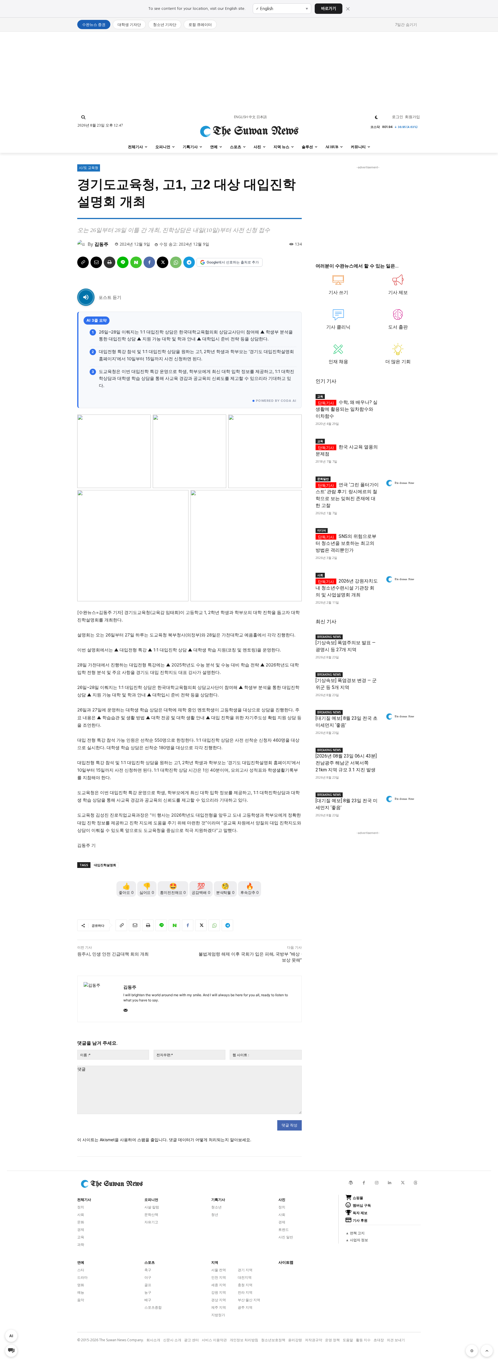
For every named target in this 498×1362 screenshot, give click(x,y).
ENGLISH (241, 116)
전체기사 (84, 1200)
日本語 (261, 116)
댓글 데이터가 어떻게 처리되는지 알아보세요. (210, 1139)
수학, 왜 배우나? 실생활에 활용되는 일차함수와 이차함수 (347, 409)
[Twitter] (403, 1183)
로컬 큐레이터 (200, 24)
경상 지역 (218, 1299)
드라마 (82, 1277)
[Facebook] (149, 262)
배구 (147, 1299)
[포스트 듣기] (86, 297)
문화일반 (323, 479)
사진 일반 (285, 1237)
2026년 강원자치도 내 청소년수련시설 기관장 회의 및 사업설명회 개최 (347, 588)
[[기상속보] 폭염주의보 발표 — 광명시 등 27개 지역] (400, 641)
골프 (147, 1284)
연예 (80, 1263)
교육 (320, 396)
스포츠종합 (153, 1307)
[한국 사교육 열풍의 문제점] (400, 445)
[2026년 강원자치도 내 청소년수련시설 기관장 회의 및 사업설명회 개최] (400, 579)
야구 (147, 1277)
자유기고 (151, 1222)
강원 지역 (218, 1292)
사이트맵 (285, 1262)
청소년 (216, 1207)
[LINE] (123, 262)
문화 (80, 1222)
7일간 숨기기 (406, 24)
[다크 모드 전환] (376, 117)
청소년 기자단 (164, 24)
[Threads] (416, 1183)
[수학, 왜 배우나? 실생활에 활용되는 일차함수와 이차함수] (400, 400)
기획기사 (218, 1200)
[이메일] (96, 262)
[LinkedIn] (390, 1183)
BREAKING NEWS (329, 637)
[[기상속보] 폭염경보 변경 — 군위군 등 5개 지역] (400, 679)
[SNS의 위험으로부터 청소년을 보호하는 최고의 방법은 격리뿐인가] (400, 534)
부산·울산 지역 (249, 1299)
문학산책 (151, 1214)
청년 (214, 1214)
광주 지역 (245, 1307)
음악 (80, 1299)
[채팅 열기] (11, 1351)
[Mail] (125, 1009)
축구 (147, 1269)
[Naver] (136, 262)
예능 (80, 1292)
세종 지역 (218, 1284)
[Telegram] (189, 262)
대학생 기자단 (129, 24)
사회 (320, 575)
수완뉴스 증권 (93, 24)
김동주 (101, 244)
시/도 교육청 (88, 167)
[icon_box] (338, 287)
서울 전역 (218, 1269)
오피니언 (151, 1200)
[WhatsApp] (176, 262)
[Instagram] (377, 1183)
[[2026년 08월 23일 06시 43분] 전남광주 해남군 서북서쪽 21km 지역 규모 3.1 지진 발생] (400, 754)
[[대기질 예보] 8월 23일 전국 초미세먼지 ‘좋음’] (400, 716)
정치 (80, 1207)
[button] (83, 117)
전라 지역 (245, 1292)
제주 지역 (218, 1307)
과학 (80, 1244)
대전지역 (245, 1277)
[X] (162, 262)
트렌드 (283, 1229)
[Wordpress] (351, 1183)
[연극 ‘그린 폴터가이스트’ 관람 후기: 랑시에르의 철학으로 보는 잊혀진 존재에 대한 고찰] (400, 483)
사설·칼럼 (151, 1207)
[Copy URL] (83, 262)
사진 (281, 1200)
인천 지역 (218, 1277)
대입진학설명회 (105, 865)
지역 (214, 1263)
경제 (80, 1229)
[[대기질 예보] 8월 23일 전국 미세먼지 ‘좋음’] (400, 799)
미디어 (321, 530)
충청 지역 (245, 1284)
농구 (147, 1292)
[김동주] (82, 244)
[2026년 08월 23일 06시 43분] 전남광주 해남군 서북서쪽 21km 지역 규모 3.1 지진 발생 (346, 763)
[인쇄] (109, 262)
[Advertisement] (249, 72)
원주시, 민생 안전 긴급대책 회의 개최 (113, 954)
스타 (80, 1269)
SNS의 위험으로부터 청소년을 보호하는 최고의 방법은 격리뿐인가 (346, 543)
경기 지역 (245, 1269)
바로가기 (328, 9)
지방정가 (218, 1314)
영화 (80, 1284)
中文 (252, 116)
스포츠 (149, 1263)
